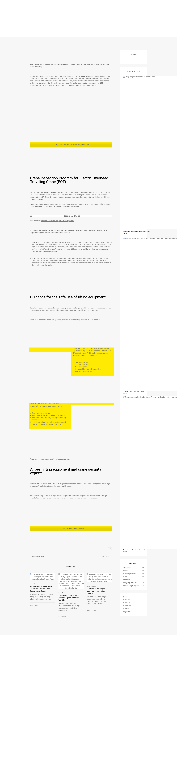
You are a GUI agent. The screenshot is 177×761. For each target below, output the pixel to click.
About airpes (127, 568)
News (31, 584)
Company (126, 603)
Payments (126, 612)
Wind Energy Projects (131, 586)
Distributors (127, 606)
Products (36, 584)
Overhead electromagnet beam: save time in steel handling (96, 591)
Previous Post (39, 557)
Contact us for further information (72, 528)
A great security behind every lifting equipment (72, 144)
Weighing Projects (130, 583)
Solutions (126, 600)
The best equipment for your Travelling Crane (57, 221)
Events (125, 571)
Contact (126, 609)
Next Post (105, 557)
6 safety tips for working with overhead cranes (54, 459)
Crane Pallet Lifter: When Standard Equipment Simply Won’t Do (68, 598)
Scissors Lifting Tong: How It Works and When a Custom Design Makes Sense (41, 589)
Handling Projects (129, 574)
